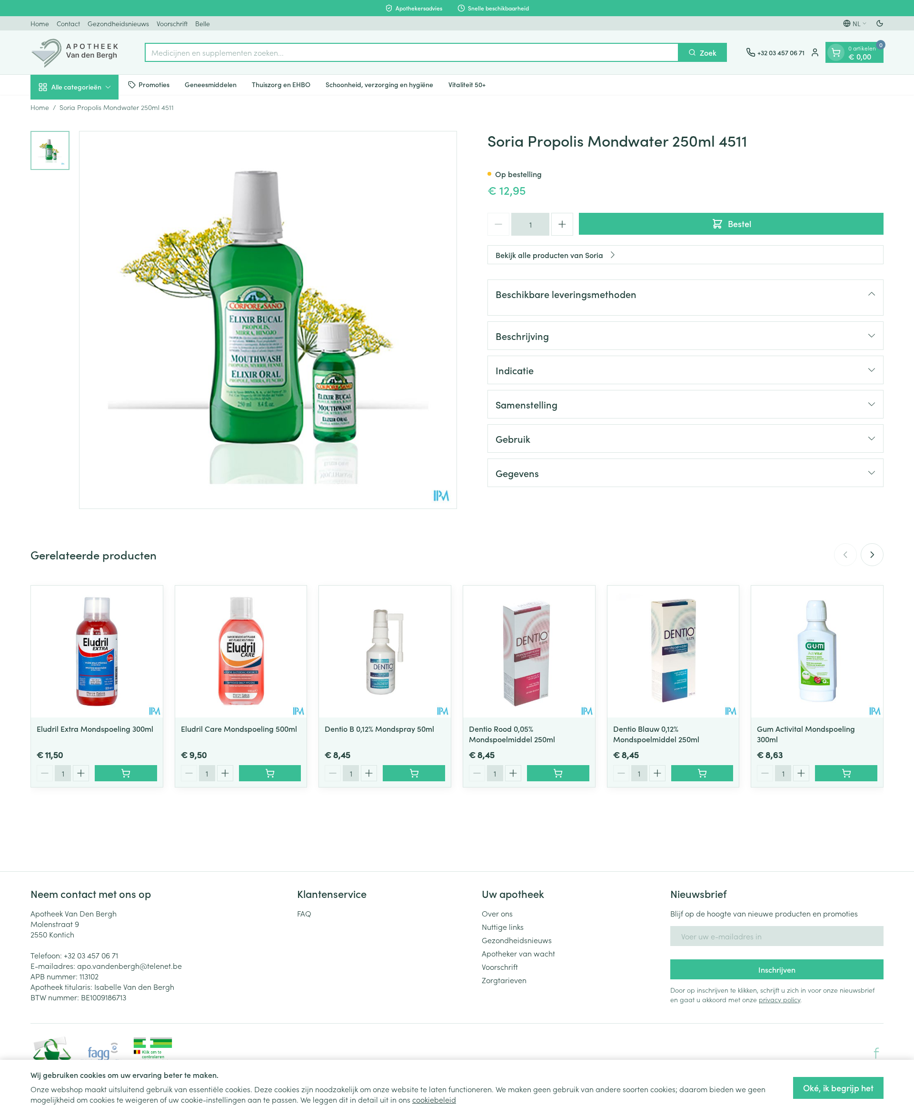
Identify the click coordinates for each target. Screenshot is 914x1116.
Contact (68, 23)
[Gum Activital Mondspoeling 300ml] (817, 651)
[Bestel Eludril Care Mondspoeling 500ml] (270, 773)
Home (39, 23)
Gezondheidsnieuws (118, 23)
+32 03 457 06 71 (91, 955)
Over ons (497, 913)
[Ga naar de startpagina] (78, 52)
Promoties (154, 84)
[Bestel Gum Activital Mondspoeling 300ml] (846, 773)
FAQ (304, 913)
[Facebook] (876, 1053)
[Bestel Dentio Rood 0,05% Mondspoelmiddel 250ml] (558, 773)
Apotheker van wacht (518, 953)
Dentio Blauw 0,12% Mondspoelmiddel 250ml (656, 733)
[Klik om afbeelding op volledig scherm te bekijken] (268, 319)
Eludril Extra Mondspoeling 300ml (95, 728)
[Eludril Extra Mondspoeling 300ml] (97, 651)
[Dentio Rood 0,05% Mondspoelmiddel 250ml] (529, 651)
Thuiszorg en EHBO (281, 84)
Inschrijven (776, 969)
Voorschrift (172, 23)
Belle (202, 23)
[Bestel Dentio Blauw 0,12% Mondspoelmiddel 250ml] (702, 773)
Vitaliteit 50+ (467, 84)
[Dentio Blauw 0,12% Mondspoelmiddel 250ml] (673, 651)
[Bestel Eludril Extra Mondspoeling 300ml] (126, 773)
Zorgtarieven (504, 980)
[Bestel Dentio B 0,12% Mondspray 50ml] (414, 773)
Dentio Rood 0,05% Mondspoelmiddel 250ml (512, 733)
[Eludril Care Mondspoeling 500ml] (241, 651)
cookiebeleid (434, 1099)
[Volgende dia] (872, 554)
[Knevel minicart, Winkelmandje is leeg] (835, 52)
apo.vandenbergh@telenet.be (129, 965)
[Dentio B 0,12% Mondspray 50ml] (385, 651)
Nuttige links (503, 926)
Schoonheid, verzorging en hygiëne (379, 84)
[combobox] (412, 52)
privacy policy (779, 999)
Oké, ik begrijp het (838, 1088)
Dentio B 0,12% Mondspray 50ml (379, 728)
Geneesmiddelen (211, 84)
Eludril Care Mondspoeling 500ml (239, 728)
